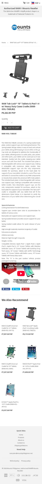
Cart (27, 3)
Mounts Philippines (13, 468)
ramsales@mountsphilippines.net (21, 453)
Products (21, 437)
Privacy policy (25, 461)
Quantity (5, 119)
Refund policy (14, 461)
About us (21, 440)
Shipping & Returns (21, 446)
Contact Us (21, 443)
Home (4, 43)
